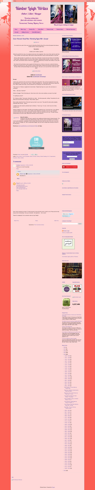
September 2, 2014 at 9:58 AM (34, 173)
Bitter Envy (23, 29)
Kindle (41, 156)
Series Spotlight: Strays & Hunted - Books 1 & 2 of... (71, 399)
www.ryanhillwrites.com (24, 126)
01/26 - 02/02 (67, 463)
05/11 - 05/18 (67, 436)
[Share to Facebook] (35, 154)
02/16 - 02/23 (67, 457)
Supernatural (52, 156)
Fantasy (38, 156)
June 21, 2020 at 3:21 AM (25, 183)
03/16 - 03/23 (67, 450)
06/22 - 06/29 (67, 426)
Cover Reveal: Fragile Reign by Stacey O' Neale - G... (70, 402)
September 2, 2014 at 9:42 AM (27, 165)
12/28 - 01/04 (67, 355)
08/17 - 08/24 (67, 412)
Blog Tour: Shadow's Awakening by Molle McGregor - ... (71, 391)
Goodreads (38, 75)
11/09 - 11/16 (67, 368)
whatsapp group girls (20, 185)
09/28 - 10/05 (67, 378)
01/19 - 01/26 (67, 464)
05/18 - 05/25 (67, 435)
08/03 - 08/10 (67, 415)
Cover (23, 156)
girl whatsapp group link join (22, 186)
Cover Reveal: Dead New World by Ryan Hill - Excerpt (71, 405)
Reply (17, 168)
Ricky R (18, 183)
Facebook (32, 126)
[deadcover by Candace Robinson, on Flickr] (36, 42)
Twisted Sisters (59, 29)
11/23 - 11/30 (67, 364)
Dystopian (27, 156)
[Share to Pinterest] (36, 154)
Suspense (15, 157)
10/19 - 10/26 (67, 373)
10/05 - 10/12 (67, 376)
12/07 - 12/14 (67, 361)
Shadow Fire (32, 29)
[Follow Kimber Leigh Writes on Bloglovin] (68, 214)
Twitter (36, 126)
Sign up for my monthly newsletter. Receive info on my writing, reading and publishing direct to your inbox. (72, 138)
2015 (65, 352)
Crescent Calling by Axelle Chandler (69, 338)
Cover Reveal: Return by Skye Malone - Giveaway (70, 396)
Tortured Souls (50, 29)
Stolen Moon (40, 29)
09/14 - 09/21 (67, 382)
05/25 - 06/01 (67, 433)
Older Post (56, 220)
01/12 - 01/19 (67, 466)
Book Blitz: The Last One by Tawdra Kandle (70, 408)
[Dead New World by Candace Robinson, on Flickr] (36, 71)
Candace (18, 165)
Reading (45, 156)
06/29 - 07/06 (67, 424)
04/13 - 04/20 (67, 443)
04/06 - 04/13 (67, 445)
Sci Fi (48, 156)
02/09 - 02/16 (67, 459)
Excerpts (16, 32)
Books (20, 156)
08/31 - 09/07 (67, 385)
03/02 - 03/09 (67, 454)
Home (16, 29)
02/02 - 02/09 (67, 461)
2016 (65, 350)
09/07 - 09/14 (67, 383)
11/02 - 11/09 (67, 369)
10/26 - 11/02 (67, 371)
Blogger (53, 487)
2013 (65, 470)
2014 (65, 354)
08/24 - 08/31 (67, 410)
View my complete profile (67, 232)
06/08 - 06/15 (67, 429)
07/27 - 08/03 (67, 417)
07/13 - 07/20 (67, 420)
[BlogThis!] (33, 154)
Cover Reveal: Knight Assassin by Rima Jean (71, 332)
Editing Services (25, 32)
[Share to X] (34, 154)
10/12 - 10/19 (67, 375)
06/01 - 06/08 (67, 431)
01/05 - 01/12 (67, 468)
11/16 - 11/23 (67, 366)
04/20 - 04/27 (67, 442)
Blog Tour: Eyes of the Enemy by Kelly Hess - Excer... (71, 393)
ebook (31, 156)
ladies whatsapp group (20, 187)
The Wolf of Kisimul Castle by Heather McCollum (72, 321)
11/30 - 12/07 (67, 362)
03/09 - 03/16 (67, 452)
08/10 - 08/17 (67, 413)
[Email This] (31, 154)
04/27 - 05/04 (67, 440)
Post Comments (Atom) (39, 224)
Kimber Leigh (23, 173)
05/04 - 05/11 (67, 438)
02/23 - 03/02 (67, 456)
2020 (65, 347)
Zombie (22, 157)
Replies (19, 171)
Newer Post (16, 220)
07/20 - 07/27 (67, 419)
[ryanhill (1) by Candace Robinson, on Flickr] (16, 118)
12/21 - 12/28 (67, 357)
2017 (65, 349)
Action (17, 156)
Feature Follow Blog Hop (67, 326)
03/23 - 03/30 (67, 449)
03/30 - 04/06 (67, 447)
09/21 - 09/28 (67, 380)
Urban (19, 157)
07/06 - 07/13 (67, 422)
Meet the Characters (70, 29)
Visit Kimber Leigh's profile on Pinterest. (70, 256)
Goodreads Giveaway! (39, 76)
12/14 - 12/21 (67, 359)
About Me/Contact (36, 32)
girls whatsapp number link (21, 188)
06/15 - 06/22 (67, 427)
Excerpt (34, 156)
